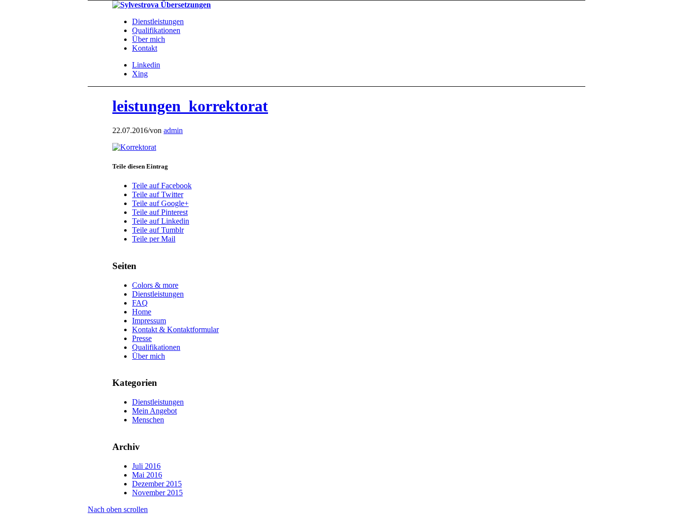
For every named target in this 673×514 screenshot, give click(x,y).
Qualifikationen (156, 347)
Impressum (149, 320)
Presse (142, 338)
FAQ (140, 303)
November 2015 (157, 492)
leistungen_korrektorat (190, 106)
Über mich (148, 356)
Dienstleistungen (158, 294)
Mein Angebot (154, 411)
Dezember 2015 (157, 484)
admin (173, 130)
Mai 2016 (147, 475)
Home (141, 312)
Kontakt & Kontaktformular (175, 329)
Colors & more (155, 285)
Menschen (148, 419)
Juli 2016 (146, 466)
